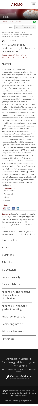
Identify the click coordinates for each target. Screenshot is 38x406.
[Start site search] (34, 22)
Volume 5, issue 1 (15, 22)
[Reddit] (8, 208)
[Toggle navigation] (33, 4)
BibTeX (6, 197)
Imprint (15, 401)
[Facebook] (13, 208)
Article (11, 27)
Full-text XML (8, 194)
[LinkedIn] (17, 208)
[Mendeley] (4, 208)
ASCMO (17, 4)
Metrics (19, 27)
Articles (4, 22)
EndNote (7, 200)
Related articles (29, 27)
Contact (8, 401)
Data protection (26, 401)
